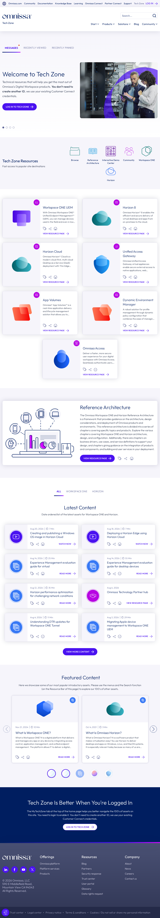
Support (128, 3)
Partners (87, 868)
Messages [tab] (11, 47)
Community (29, 3)
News (128, 868)
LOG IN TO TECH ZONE (77, 827)
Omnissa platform (50, 863)
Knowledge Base (63, 3)
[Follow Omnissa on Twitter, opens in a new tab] (32, 869)
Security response (91, 873)
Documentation (45, 3)
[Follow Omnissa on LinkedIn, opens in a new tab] (5, 869)
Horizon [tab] (97, 491)
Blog (136, 24)
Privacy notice (53, 912)
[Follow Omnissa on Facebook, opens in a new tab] (14, 869)
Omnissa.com (15, 3)
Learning (78, 3)
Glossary (86, 888)
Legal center (35, 912)
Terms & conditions (75, 912)
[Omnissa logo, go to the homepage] (17, 856)
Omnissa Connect (93, 3)
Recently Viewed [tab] (35, 47)
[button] (3, 127)
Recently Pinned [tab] (63, 47)
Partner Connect (113, 3)
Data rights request (92, 893)
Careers (129, 873)
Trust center (88, 878)
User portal (88, 883)
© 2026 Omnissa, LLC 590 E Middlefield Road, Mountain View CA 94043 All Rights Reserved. (18, 886)
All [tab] (59, 491)
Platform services (49, 868)
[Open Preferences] (5, 912)
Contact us (131, 878)
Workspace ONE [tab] (76, 491)
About (128, 863)
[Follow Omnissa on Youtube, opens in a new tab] (23, 869)
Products (45, 873)
